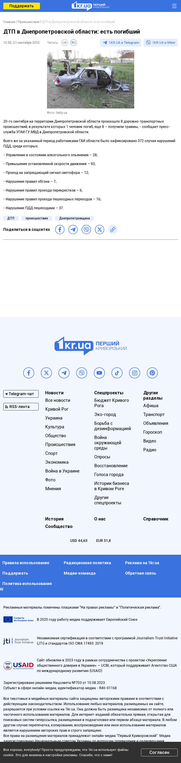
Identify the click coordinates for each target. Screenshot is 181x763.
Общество (55, 435)
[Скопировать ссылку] (112, 229)
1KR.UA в (124, 43)
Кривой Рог (56, 409)
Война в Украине (62, 471)
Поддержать (21, 6)
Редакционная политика (87, 562)
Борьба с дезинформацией (112, 426)
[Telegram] (73, 229)
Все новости (57, 400)
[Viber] (86, 229)
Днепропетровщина (74, 218)
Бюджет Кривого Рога (111, 403)
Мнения (53, 488)
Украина (53, 418)
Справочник (155, 519)
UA (65, 42)
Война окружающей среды (107, 443)
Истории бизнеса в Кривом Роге (111, 486)
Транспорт (154, 414)
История (54, 519)
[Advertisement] (90, 275)
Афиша (150, 405)
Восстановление (111, 465)
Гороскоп (152, 432)
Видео (149, 441)
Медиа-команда (80, 573)
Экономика (57, 462)
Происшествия (60, 444)
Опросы (102, 456)
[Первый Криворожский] (90, 6)
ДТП (10, 218)
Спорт (51, 453)
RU (73, 42)
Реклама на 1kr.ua (142, 562)
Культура (54, 426)
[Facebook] (59, 229)
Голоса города (109, 474)
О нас (100, 519)
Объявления (155, 423)
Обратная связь (140, 573)
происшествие (37, 218)
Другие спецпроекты (107, 500)
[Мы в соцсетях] (28, 372)
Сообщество (59, 526)
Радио (149, 449)
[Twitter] (99, 229)
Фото (50, 479)
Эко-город (105, 414)
